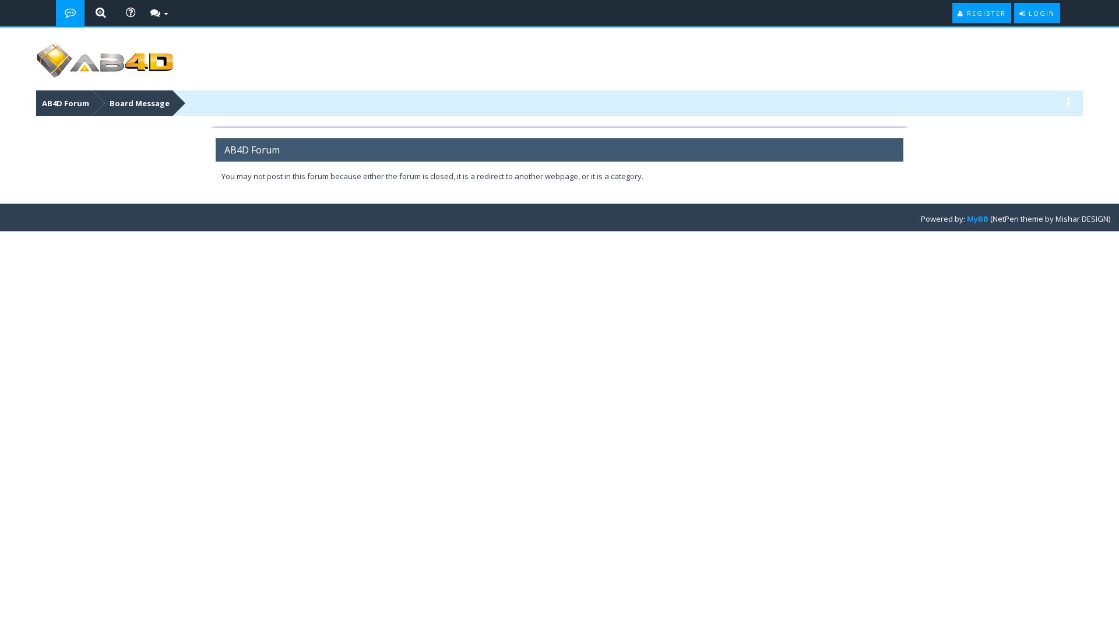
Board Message (140, 103)
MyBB (977, 219)
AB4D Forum (65, 103)
